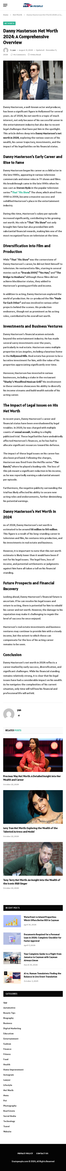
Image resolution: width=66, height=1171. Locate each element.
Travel (6, 1126)
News (6, 1095)
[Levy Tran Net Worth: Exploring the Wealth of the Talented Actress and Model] (33, 807)
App (5, 1002)
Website (7, 1131)
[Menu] (5, 5)
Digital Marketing (12, 1028)
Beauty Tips (9, 1012)
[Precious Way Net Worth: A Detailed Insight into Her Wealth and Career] (33, 755)
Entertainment (10, 1038)
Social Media (9, 1116)
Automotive (9, 1007)
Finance (7, 1049)
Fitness (7, 1054)
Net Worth (9, 23)
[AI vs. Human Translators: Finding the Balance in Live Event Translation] (12, 977)
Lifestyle (7, 1085)
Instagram (8, 1074)
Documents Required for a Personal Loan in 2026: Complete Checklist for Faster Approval (42, 937)
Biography (8, 1018)
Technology (9, 1121)
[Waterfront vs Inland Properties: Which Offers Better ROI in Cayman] (12, 921)
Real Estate (9, 1110)
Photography (9, 1105)
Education (8, 1033)
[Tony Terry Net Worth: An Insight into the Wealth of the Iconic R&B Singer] (33, 859)
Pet (5, 1100)
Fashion (7, 1043)
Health (6, 1064)
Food (5, 1059)
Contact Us (42, 1153)
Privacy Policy (25, 1153)
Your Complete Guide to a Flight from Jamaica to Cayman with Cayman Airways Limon (43, 957)
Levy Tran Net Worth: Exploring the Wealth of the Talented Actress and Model (30, 829)
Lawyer (6, 1079)
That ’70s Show (20, 192)
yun (14, 50)
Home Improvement (13, 1069)
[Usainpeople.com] (33, 5)
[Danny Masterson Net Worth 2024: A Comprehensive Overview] (33, 80)
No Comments (19, 54)
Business (7, 1023)
